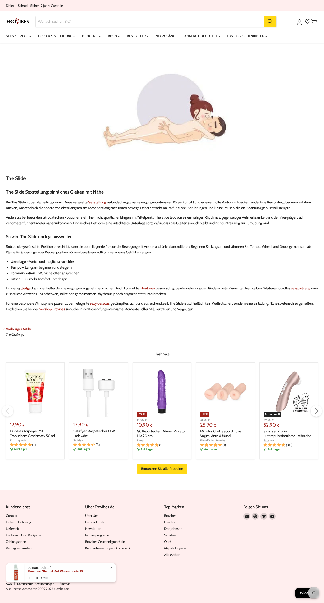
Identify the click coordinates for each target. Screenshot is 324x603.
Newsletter (92, 528)
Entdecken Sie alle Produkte (162, 469)
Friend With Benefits (212, 440)
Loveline (170, 522)
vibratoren (147, 288)
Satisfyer (78, 440)
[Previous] (7, 411)
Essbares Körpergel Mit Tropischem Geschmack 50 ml (32, 433)
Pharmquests (18, 440)
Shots (140, 440)
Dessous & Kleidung (55, 36)
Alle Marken (172, 555)
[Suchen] (270, 21)
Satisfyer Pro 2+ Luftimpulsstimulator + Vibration (287, 433)
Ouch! (168, 542)
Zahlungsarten (16, 542)
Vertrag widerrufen (19, 548)
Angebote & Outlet (201, 36)
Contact (11, 515)
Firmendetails (94, 522)
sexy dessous (99, 303)
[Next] (316, 411)
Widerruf (307, 593)
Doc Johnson (173, 528)
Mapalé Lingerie (175, 548)
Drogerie (90, 36)
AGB (9, 583)
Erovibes (170, 515)
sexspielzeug (300, 288)
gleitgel (26, 288)
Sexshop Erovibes (52, 309)
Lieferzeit (12, 528)
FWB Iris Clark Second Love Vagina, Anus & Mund (220, 433)
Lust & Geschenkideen (246, 36)
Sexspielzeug (17, 36)
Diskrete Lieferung (18, 522)
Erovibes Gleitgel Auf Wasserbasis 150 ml (57, 571)
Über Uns (91, 515)
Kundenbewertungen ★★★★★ (108, 548)
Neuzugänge (166, 36)
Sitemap (65, 583)
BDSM (113, 36)
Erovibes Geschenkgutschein (105, 542)
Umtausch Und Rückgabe (23, 535)
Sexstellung (97, 202)
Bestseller (137, 36)
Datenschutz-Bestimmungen (35, 583)
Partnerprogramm (97, 535)
